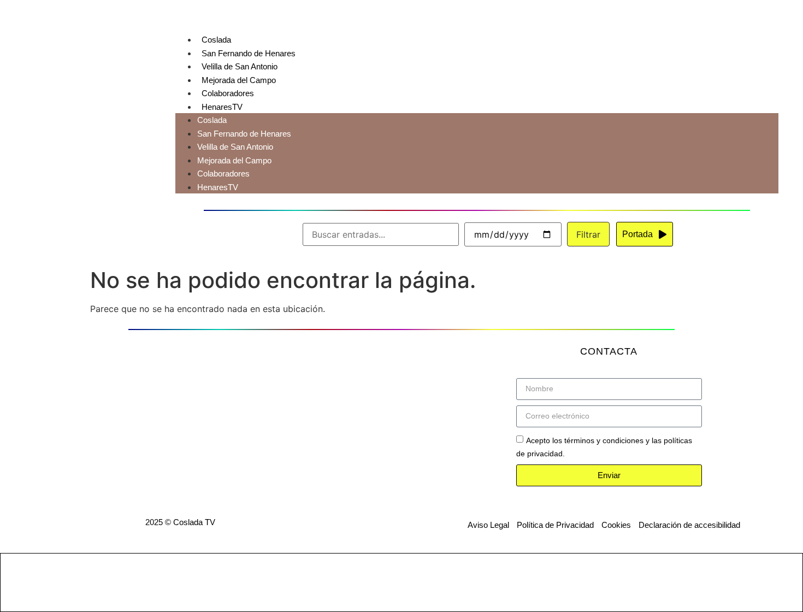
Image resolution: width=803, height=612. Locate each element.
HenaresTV (222, 106)
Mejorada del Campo (239, 80)
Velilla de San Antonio (239, 66)
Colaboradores (228, 93)
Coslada (216, 39)
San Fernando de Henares (249, 53)
